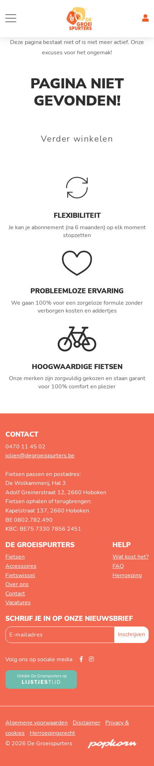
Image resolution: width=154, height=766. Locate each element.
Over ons (17, 584)
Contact (15, 594)
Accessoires (21, 566)
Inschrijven (131, 634)
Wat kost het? (130, 557)
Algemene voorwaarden (36, 723)
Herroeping (127, 575)
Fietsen (15, 557)
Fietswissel (20, 575)
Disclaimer (86, 723)
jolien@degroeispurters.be (39, 456)
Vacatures (18, 603)
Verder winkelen (77, 138)
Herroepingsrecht (52, 733)
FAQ (118, 566)
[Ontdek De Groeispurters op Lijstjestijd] (41, 679)
